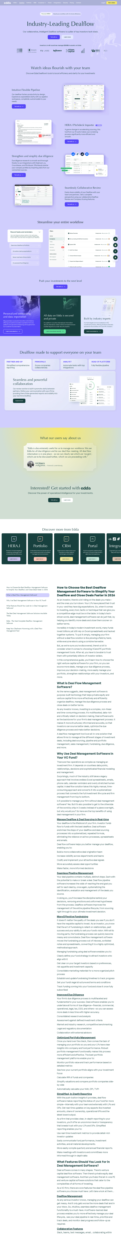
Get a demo (111, 2)
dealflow (106, 1200)
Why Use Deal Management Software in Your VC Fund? (26, 600)
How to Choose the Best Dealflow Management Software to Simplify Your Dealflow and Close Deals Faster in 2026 (27, 588)
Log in (103, 2)
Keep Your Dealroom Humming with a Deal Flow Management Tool (24, 629)
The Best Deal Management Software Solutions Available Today (26, 614)
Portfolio (28, 2)
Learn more (67, 37)
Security (65, 2)
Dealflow (21, 2)
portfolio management (68, 1051)
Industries (41, 2)
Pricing (72, 2)
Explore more (19, 400)
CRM (34, 2)
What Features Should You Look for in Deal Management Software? (26, 607)
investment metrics (79, 1133)
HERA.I (15, 2)
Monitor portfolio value (68, 1062)
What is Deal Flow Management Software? (21, 595)
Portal (50, 2)
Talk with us (53, 37)
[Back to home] (7, 2)
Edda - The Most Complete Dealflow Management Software (24, 622)
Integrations (57, 2)
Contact (78, 2)
